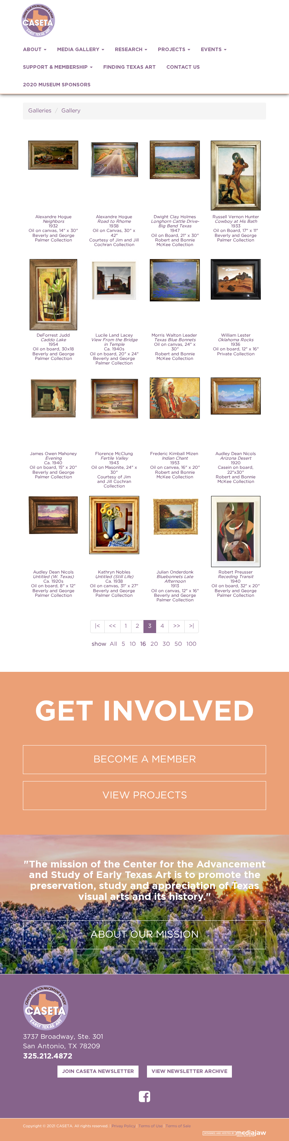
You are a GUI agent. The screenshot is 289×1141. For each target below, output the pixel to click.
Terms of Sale (178, 1126)
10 (133, 644)
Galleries (39, 111)
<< (112, 626)
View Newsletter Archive (189, 1071)
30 (166, 644)
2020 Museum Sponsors (57, 84)
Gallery (70, 111)
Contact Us (183, 67)
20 (154, 644)
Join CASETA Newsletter (98, 1071)
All (113, 644)
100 (191, 644)
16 (143, 644)
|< (97, 626)
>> (176, 626)
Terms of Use (150, 1126)
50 (178, 644)
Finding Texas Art (129, 67)
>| (191, 626)
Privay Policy (123, 1126)
